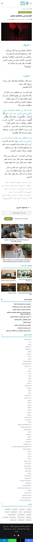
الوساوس (28, 439)
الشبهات (29, 388)
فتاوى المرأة (13, 517)
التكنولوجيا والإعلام (26, 364)
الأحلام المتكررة (12, 293)
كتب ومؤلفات (27, 478)
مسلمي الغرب (13, 520)
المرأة (29, 432)
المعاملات (28, 434)
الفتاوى (29, 415)
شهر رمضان (28, 517)
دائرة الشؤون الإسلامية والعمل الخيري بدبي (21, 446)
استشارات (24, 9)
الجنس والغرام (27, 366)
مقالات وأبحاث (27, 493)
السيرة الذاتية (28, 386)
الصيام (29, 393)
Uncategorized (27, 339)
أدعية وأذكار (28, 347)
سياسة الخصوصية (7, 529)
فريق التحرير (28, 19)
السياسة (29, 383)
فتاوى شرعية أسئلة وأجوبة (23, 529)
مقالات (29, 490)
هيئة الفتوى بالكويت (26, 497)
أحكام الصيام (7, 509)
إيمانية (29, 351)
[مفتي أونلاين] (24, 3)
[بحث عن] (31, 4)
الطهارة (29, 403)
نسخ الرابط (8, 219)
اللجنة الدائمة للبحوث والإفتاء (24, 424)
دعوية (29, 451)
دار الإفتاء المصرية (27, 449)
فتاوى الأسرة (28, 463)
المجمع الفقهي (27, 429)
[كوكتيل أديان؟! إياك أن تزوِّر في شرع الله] (24, 274)
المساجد (7, 512)
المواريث (29, 437)
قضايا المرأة (28, 520)
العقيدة (29, 412)
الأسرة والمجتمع (27, 512)
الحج (30, 368)
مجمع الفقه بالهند (26, 485)
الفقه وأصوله (14, 512)
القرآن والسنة (28, 420)
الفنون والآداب (27, 417)
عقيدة (29, 459)
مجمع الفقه (28, 483)
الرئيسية (29, 9)
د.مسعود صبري (27, 444)
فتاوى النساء (5, 517)
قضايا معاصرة (28, 476)
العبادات (29, 407)
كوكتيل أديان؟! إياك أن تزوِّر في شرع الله (25, 280)
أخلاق (29, 344)
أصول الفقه (28, 349)
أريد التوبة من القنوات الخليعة (9, 281)
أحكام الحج (29, 509)
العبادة (29, 410)
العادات (29, 405)
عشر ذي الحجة (21, 517)
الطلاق (29, 400)
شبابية (29, 454)
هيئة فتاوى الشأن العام (25, 500)
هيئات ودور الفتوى (26, 495)
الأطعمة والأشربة (27, 361)
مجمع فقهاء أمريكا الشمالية (24, 488)
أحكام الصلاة (14, 509)
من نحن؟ (14, 529)
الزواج (29, 378)
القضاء (29, 422)
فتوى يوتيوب (28, 471)
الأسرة (29, 356)
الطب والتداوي (27, 398)
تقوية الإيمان (22, 12)
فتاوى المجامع (27, 466)
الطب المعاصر (28, 395)
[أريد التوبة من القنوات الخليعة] (8, 274)
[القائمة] (2, 4)
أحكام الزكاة (22, 509)
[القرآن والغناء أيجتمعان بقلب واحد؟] (24, 287)
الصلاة (29, 390)
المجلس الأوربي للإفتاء (26, 427)
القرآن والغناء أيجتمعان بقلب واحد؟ (25, 294)
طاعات (29, 456)
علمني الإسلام (27, 461)
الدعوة (29, 371)
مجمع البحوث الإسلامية (25, 480)
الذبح (30, 373)
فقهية (29, 473)
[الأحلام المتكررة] (8, 287)
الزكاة (29, 376)
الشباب (20, 512)
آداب (30, 342)
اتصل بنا (16, 531)
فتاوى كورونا (28, 468)
